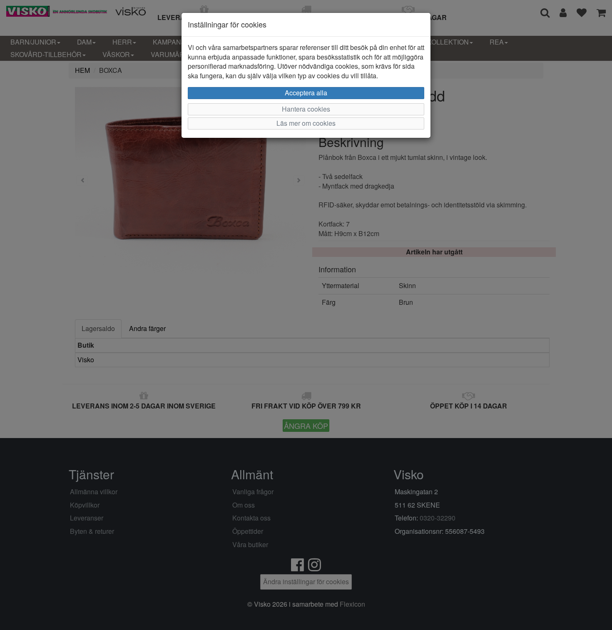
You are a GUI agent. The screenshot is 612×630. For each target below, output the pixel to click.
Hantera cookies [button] (306, 109)
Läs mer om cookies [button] (306, 123)
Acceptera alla (306, 92)
